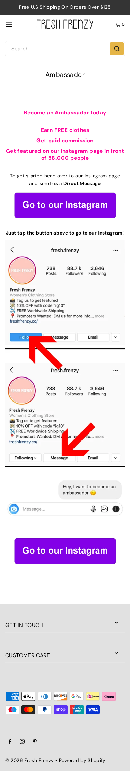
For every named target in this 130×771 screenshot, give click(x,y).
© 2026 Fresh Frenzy (29, 760)
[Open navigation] (17, 24)
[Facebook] (10, 742)
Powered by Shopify (82, 760)
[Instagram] (22, 742)
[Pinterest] (35, 742)
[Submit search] (117, 48)
